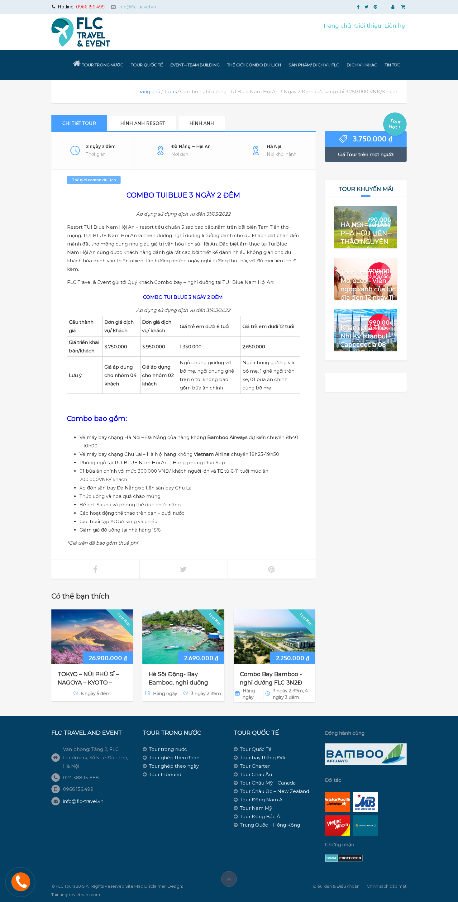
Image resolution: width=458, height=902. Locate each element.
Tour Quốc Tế (147, 64)
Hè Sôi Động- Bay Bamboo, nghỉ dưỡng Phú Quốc (178, 682)
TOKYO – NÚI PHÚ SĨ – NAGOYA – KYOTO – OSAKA (88, 682)
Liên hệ (394, 25)
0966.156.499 (90, 7)
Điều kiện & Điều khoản (336, 886)
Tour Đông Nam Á (261, 800)
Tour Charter (255, 766)
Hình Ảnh (201, 123)
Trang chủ (336, 25)
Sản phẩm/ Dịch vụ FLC (314, 64)
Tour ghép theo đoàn (174, 758)
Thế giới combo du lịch (254, 64)
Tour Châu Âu (256, 774)
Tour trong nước (102, 64)
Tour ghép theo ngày (174, 766)
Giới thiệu (367, 25)
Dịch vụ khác (362, 64)
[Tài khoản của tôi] (393, 7)
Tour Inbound (165, 774)
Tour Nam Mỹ (256, 808)
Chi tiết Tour (79, 123)
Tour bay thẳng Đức (263, 758)
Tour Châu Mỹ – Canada (268, 783)
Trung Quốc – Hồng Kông (270, 825)
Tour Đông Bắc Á (260, 816)
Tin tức (392, 64)
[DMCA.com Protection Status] (344, 858)
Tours (170, 91)
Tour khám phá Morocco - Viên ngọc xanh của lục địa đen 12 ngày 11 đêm (368, 288)
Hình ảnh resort (142, 123)
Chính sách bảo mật (387, 886)
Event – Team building (195, 64)
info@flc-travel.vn (137, 7)
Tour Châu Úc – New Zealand (274, 791)
